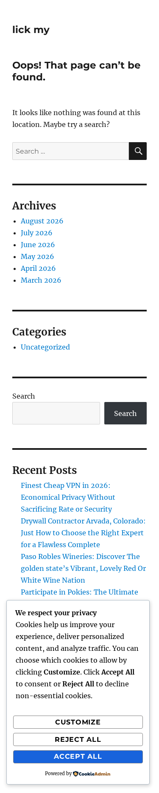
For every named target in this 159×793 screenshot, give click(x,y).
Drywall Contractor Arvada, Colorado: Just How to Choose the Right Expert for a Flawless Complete (83, 533)
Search (23, 396)
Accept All (78, 756)
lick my (31, 30)
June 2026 (38, 244)
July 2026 (37, 233)
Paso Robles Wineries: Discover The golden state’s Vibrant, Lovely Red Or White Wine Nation (83, 568)
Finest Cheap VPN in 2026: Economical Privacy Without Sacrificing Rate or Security (68, 497)
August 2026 (42, 221)
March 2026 (41, 280)
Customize (78, 722)
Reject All (78, 739)
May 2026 (37, 256)
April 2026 (38, 268)
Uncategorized (45, 347)
